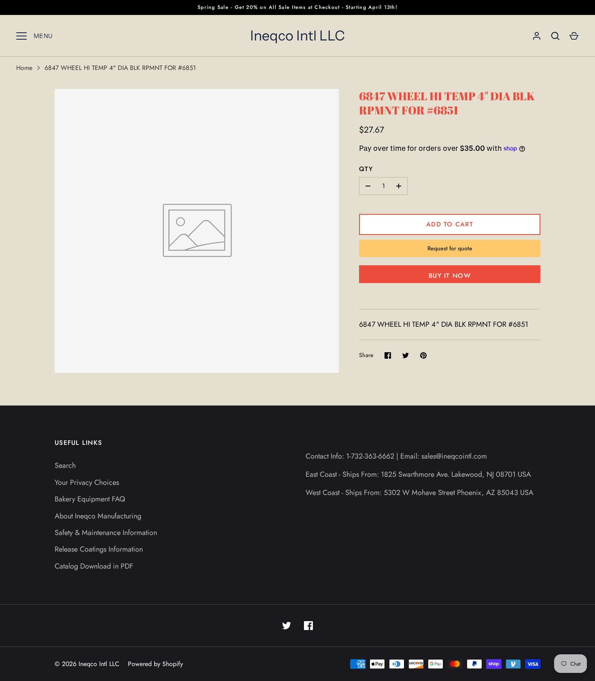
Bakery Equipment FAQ (90, 499)
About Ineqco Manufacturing (98, 516)
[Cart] (574, 36)
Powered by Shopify (155, 663)
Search (65, 465)
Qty (366, 168)
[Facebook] (308, 625)
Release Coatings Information (99, 549)
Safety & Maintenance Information (106, 532)
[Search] (555, 36)
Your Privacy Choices (87, 482)
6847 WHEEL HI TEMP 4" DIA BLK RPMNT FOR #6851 (120, 67)
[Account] (537, 36)
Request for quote (449, 248)
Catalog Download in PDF (94, 566)
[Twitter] (286, 625)
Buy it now (450, 275)
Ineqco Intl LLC (297, 35)
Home (24, 67)
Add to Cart (449, 224)
